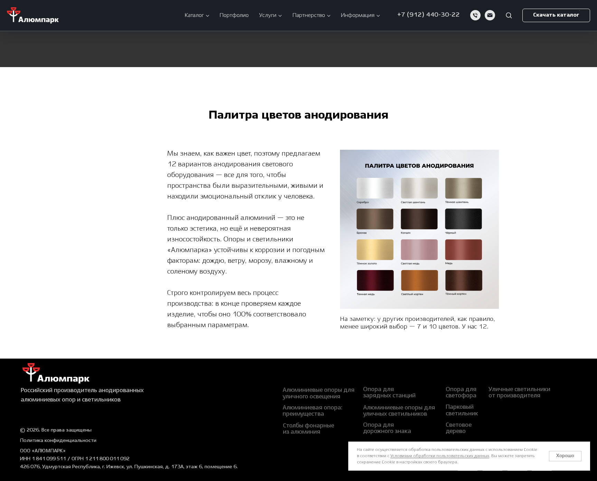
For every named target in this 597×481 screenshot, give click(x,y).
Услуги (267, 15)
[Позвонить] (475, 15)
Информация (358, 15)
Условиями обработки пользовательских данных (439, 456)
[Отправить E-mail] (490, 15)
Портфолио (234, 15)
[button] (508, 15)
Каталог (194, 15)
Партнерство (308, 15)
